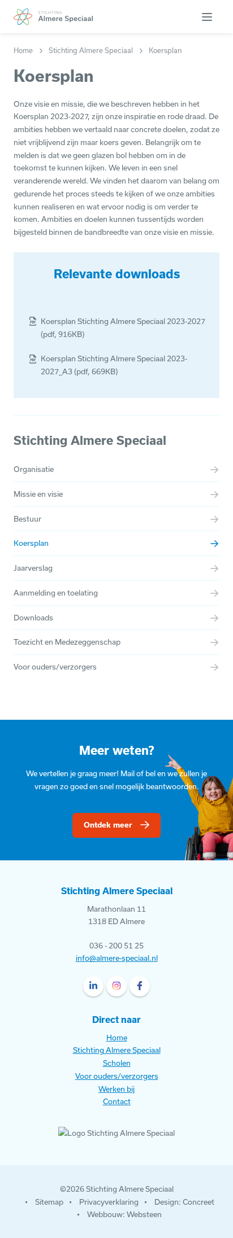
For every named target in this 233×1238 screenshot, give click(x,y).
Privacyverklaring (109, 1201)
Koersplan (31, 543)
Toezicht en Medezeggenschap (67, 641)
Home (116, 1037)
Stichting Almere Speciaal (90, 440)
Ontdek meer (108, 825)
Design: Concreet (184, 1201)
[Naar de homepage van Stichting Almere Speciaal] (53, 16)
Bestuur (27, 518)
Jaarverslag (33, 567)
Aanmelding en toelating (56, 592)
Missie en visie (38, 493)
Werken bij (116, 1088)
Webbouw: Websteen (124, 1214)
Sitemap (49, 1201)
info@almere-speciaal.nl (117, 958)
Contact (117, 1101)
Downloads (33, 617)
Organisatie (34, 469)
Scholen (117, 1063)
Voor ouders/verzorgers (55, 666)
